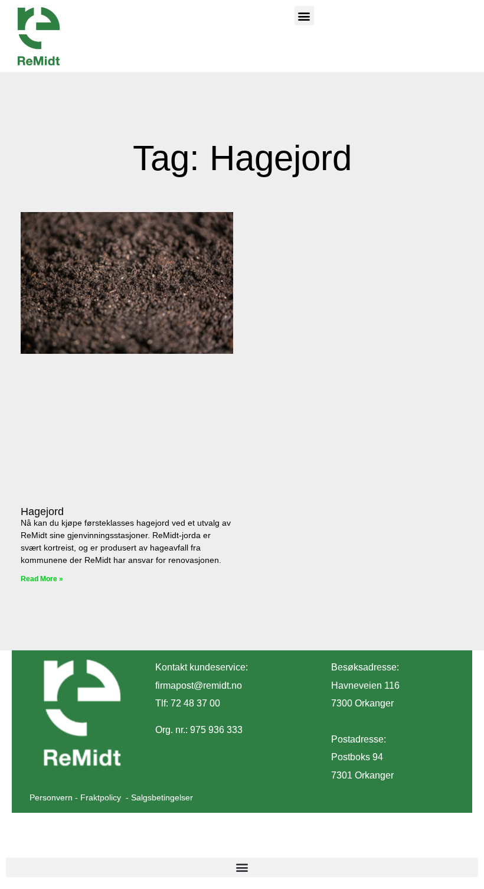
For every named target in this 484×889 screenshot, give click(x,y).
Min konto (148, 844)
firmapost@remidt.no (198, 685)
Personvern (51, 797)
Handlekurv (39, 844)
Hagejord (42, 511)
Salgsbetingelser (162, 797)
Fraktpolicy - (105, 797)
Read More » (42, 579)
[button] (304, 15)
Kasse (95, 844)
